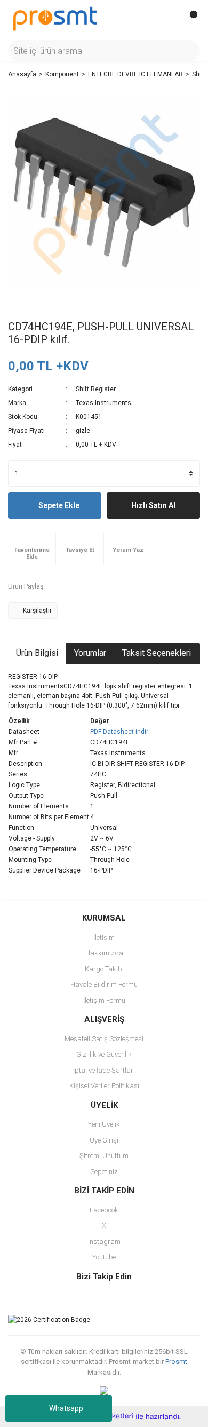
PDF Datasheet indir (119, 731)
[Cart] (189, 18)
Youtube (104, 1257)
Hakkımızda (104, 953)
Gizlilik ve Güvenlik (104, 1054)
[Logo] (55, 18)
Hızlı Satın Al (153, 505)
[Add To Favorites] (31, 549)
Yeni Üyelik (104, 1124)
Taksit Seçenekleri (156, 653)
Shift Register (96, 389)
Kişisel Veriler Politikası (104, 1086)
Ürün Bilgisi (37, 653)
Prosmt (176, 1362)
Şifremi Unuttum (104, 1156)
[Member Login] (168, 19)
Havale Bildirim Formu (104, 984)
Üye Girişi (104, 1140)
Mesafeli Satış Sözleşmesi (104, 1039)
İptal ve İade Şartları (104, 1070)
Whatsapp (66, 1408)
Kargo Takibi (104, 969)
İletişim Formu (104, 1000)
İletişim (104, 937)
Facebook (104, 1210)
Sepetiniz (104, 1172)
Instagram (104, 1242)
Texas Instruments (103, 403)
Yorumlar (90, 653)
